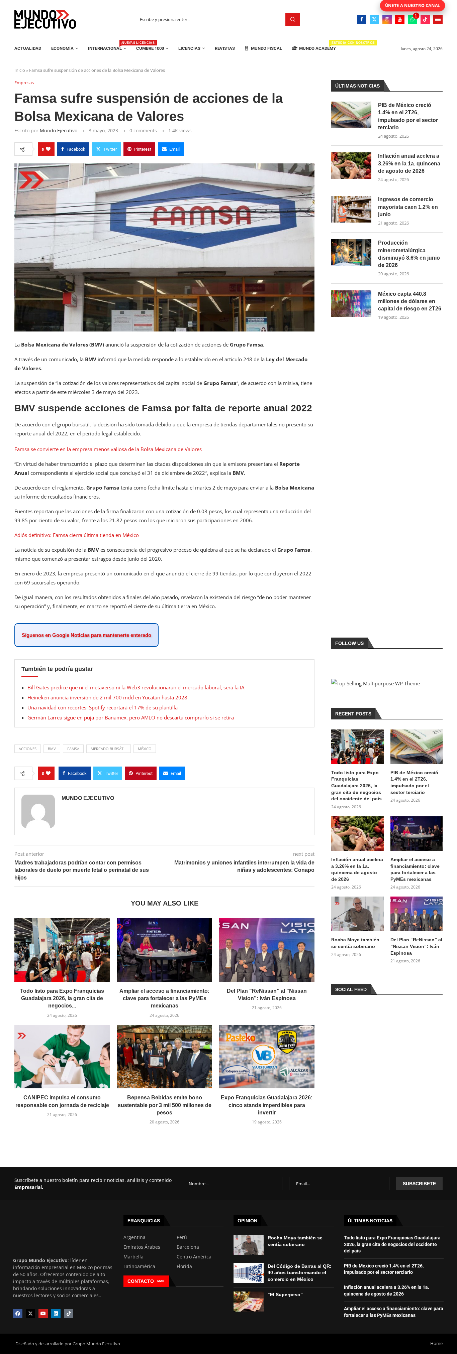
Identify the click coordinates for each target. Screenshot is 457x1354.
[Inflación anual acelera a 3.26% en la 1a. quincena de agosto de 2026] (351, 165)
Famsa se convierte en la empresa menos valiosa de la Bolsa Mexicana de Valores (108, 449)
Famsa (73, 748)
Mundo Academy (317, 46)
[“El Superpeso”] (249, 1302)
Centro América (194, 1256)
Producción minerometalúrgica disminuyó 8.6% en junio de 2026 (409, 254)
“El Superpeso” (285, 1294)
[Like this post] (48, 149)
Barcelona (188, 1247)
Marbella (133, 1256)
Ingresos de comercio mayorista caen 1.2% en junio (408, 206)
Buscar (292, 19)
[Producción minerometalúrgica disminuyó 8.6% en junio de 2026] (351, 252)
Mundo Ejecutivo (58, 130)
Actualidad (27, 48)
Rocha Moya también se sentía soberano (355, 943)
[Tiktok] (425, 19)
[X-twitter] (30, 1313)
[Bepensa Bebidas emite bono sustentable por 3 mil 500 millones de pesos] (164, 1056)
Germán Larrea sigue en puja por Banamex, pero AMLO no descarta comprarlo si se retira (130, 717)
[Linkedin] (56, 1313)
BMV (52, 748)
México (145, 748)
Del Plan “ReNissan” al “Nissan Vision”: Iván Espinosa (416, 946)
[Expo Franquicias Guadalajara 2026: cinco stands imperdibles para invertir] (266, 1056)
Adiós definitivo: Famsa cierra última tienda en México (76, 535)
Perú (182, 1237)
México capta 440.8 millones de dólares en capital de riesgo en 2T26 (409, 301)
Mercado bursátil (108, 748)
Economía (62, 48)
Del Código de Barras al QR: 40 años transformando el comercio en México (300, 1272)
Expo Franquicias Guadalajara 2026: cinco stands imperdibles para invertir (266, 1105)
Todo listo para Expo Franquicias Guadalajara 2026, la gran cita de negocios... (62, 998)
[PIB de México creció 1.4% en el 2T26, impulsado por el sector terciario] (351, 115)
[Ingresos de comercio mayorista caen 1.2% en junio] (351, 209)
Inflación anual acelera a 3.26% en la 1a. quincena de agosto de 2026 (409, 163)
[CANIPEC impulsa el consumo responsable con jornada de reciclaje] (62, 1056)
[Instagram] (387, 19)
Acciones (27, 748)
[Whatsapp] (412, 19)
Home (436, 1344)
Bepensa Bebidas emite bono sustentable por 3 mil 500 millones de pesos (164, 1105)
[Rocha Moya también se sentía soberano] (357, 914)
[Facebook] (361, 19)
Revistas (225, 48)
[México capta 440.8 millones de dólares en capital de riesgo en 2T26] (351, 303)
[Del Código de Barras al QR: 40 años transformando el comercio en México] (249, 1273)
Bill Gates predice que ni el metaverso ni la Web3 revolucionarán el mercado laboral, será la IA (135, 687)
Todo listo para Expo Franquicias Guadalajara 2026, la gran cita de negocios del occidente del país (356, 785)
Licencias (189, 48)
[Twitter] (374, 19)
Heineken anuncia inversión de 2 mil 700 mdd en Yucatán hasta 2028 (107, 697)
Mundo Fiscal (266, 48)
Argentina (134, 1237)
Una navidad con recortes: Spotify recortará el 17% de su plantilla (102, 707)
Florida (184, 1266)
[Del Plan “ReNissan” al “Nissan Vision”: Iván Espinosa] (266, 949)
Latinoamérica (139, 1266)
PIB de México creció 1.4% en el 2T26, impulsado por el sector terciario (408, 116)
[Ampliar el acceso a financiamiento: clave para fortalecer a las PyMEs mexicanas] (164, 949)
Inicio (19, 70)
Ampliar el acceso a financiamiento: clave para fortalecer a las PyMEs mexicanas (164, 998)
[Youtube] (399, 19)
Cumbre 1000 (150, 48)
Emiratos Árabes (141, 1247)
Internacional (107, 46)
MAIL (161, 1281)
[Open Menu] (438, 19)
